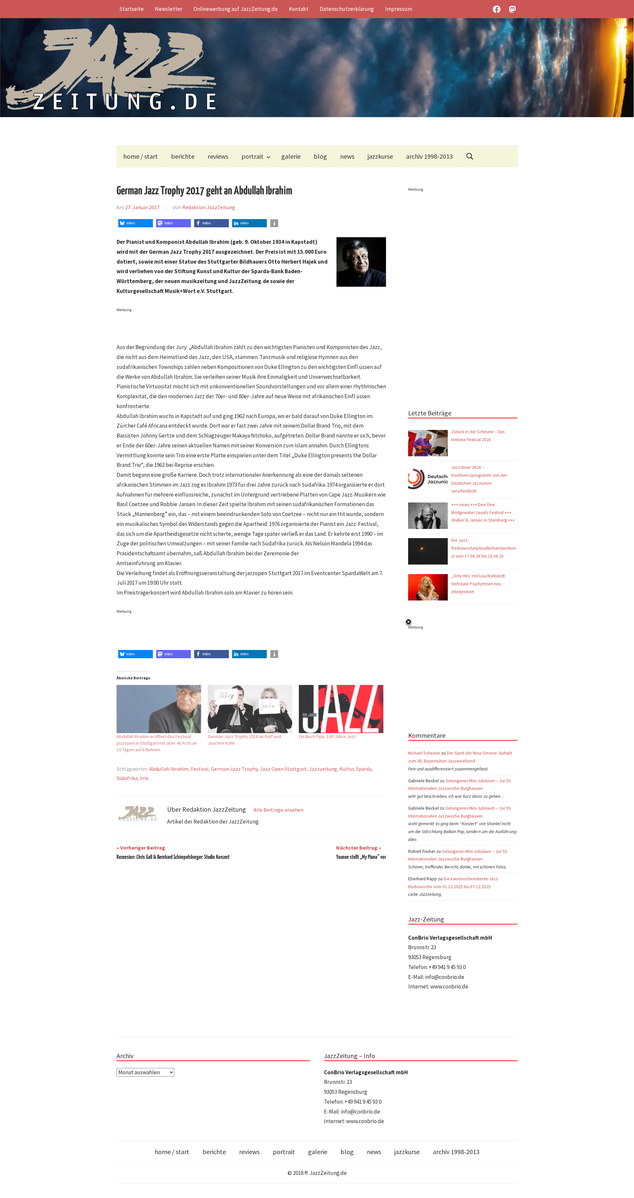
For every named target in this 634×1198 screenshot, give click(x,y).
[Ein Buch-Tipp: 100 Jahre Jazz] (341, 709)
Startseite (131, 9)
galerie (290, 156)
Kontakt (298, 9)
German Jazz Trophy (234, 768)
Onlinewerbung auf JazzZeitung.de (236, 9)
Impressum (398, 9)
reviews (218, 156)
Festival (200, 768)
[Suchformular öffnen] (469, 156)
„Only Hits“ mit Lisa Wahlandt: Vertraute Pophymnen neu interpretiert (478, 584)
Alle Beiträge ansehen (278, 809)
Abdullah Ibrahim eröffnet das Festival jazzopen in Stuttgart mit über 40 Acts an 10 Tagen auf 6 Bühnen (157, 743)
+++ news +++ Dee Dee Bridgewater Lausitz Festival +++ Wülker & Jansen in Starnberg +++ (483, 512)
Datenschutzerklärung (347, 9)
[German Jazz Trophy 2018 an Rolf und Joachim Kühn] (250, 709)
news (347, 156)
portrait (252, 156)
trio (144, 778)
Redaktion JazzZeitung (208, 207)
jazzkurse (380, 156)
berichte (182, 156)
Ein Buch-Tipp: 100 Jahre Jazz (327, 736)
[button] (135, 223)
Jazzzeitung (323, 768)
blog (320, 156)
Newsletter (168, 9)
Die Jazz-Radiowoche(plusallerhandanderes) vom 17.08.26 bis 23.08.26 (483, 548)
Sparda (363, 768)
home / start (140, 156)
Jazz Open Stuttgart (283, 768)
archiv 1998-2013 (429, 156)
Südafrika (127, 778)
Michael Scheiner (424, 753)
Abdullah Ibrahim (169, 768)
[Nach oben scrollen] (622, 1186)
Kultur (346, 768)
